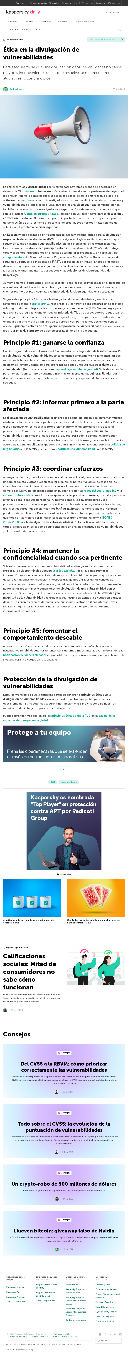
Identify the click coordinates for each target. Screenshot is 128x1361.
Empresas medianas (76, 1277)
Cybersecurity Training (107, 1312)
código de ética (13, 257)
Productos (46, 21)
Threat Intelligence (105, 1316)
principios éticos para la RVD (71, 715)
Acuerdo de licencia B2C (39, 1337)
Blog (38, 29)
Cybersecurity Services (107, 1289)
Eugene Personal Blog (24, 1350)
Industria (29, 21)
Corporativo (102, 1277)
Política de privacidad (62, 1334)
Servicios (62, 21)
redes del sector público (100, 490)
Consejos (65, 1053)
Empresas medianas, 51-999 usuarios (77, 3)
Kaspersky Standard (15, 1287)
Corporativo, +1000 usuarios (108, 3)
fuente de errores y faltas (41, 214)
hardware (27, 200)
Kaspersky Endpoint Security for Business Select (76, 1300)
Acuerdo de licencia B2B (60, 1337)
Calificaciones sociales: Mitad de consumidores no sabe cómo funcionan (29, 971)
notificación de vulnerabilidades (25, 655)
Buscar (122, 39)
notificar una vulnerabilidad (76, 449)
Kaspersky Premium (15, 1297)
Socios (35, 1344)
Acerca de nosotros (19, 29)
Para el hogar (21, 3)
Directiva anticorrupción (17, 1337)
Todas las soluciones (16, 1301)
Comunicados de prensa (71, 1344)
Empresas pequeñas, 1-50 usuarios (44, 3)
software (28, 191)
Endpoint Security (104, 1302)
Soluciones (11, 21)
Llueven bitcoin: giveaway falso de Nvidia (64, 1231)
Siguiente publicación (17, 947)
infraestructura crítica (18, 495)
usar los (63, 570)
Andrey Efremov (18, 89)
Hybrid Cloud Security (106, 1307)
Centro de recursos (84, 21)
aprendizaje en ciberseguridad (76, 369)
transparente (40, 303)
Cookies (74, 1337)
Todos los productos (46, 1301)
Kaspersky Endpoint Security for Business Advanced (76, 1311)
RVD (52, 782)
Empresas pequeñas (46, 1277)
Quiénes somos (24, 1344)
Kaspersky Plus (13, 1292)
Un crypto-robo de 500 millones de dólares (64, 1184)
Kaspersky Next (73, 1285)
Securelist (10, 1350)
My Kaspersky (112, 12)
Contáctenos (11, 1344)
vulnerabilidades (14, 39)
